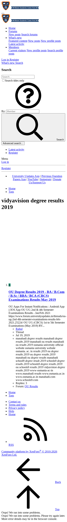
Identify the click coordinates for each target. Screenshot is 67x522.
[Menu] (2, 13)
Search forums (29, 34)
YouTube (33, 179)
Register (13, 152)
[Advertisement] (33, 247)
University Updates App (25, 176)
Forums (13, 31)
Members (14, 47)
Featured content (18, 40)
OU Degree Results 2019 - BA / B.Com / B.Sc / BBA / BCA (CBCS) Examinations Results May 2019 (36, 296)
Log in (5, 161)
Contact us (15, 401)
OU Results (31, 386)
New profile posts (51, 40)
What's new (15, 37)
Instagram (45, 179)
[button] (28, 107)
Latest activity (16, 44)
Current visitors (17, 50)
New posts (15, 34)
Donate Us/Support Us (45, 181)
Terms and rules (17, 404)
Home (12, 28)
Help (11, 411)
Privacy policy (17, 407)
